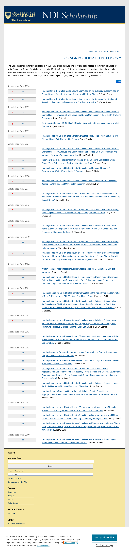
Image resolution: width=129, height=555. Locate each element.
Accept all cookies (104, 537)
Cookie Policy (43, 546)
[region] (64, 541)
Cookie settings (71, 543)
